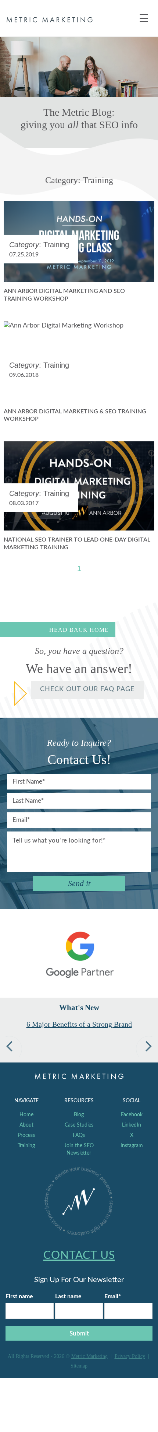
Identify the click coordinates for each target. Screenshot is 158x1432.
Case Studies (79, 1125)
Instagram (132, 1145)
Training (26, 1145)
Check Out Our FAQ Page (87, 689)
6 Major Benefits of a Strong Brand (79, 1024)
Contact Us (79, 1255)
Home (26, 1114)
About (26, 1125)
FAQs (79, 1135)
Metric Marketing (89, 1356)
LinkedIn (131, 1125)
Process (26, 1135)
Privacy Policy (130, 1356)
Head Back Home (79, 630)
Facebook (132, 1114)
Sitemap (79, 1366)
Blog (79, 1114)
